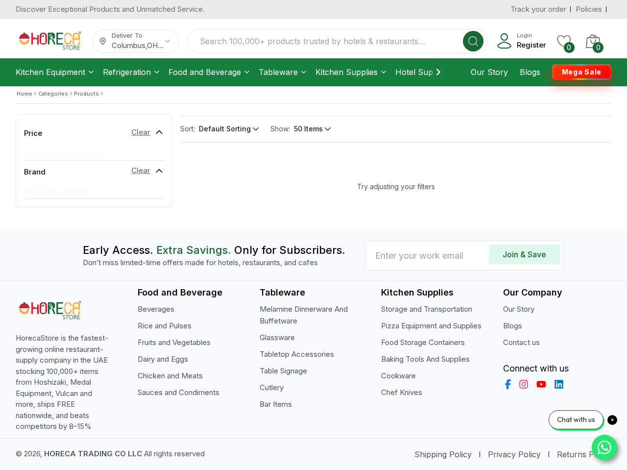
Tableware (278, 72)
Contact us (521, 342)
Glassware (277, 337)
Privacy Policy (514, 454)
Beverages (156, 309)
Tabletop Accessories (297, 354)
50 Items (308, 128)
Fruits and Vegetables (174, 342)
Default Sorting (225, 128)
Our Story (489, 72)
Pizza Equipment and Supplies (431, 325)
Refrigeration (127, 72)
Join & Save (524, 254)
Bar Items (276, 404)
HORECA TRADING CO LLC (93, 453)
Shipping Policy (443, 454)
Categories (53, 93)
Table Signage (283, 370)
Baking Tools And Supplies (425, 359)
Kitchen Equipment (50, 72)
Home (24, 93)
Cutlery (272, 387)
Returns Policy (584, 454)
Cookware (398, 375)
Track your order (538, 9)
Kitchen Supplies (346, 72)
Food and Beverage (205, 72)
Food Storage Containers (423, 342)
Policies (589, 9)
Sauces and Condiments (178, 392)
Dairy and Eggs (163, 359)
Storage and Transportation (426, 309)
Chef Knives (401, 392)
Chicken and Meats (170, 375)
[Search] (473, 41)
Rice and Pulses (165, 325)
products (86, 93)
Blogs (530, 72)
